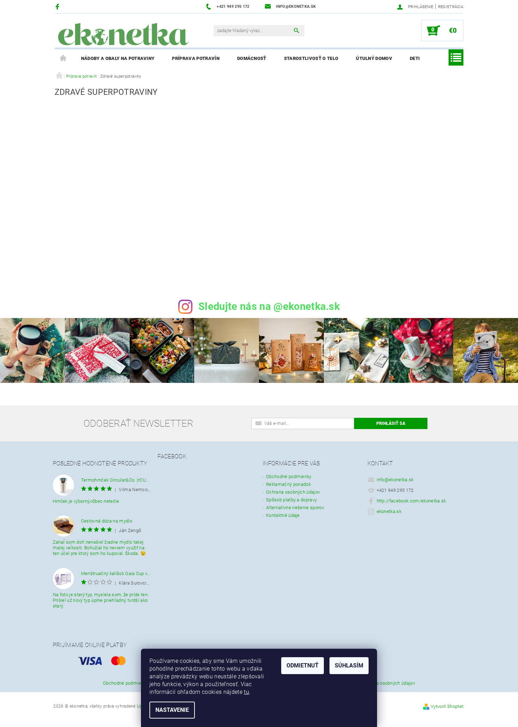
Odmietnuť (302, 665)
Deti (415, 58)
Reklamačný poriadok (288, 484)
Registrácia (451, 7)
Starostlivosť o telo (311, 58)
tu (246, 692)
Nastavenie (172, 710)
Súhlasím (349, 665)
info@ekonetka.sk (395, 479)
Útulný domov (374, 58)
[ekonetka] (123, 34)
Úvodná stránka (63, 58)
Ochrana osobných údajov (293, 492)
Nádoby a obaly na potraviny (118, 58)
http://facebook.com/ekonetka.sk (411, 500)
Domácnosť (251, 58)
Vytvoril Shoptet (447, 706)
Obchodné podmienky (289, 476)
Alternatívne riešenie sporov (295, 507)
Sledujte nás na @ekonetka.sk (269, 306)
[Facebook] (58, 7)
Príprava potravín (195, 58)
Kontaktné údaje (283, 515)
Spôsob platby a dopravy (291, 499)
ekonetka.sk (389, 511)
